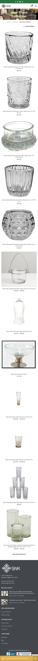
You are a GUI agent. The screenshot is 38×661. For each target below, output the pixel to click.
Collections (15, 22)
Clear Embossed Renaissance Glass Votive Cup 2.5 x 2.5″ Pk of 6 (19, 112)
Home (9, 22)
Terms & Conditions (6, 626)
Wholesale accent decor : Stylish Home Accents (22, 600)
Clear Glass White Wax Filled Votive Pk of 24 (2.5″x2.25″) (19, 502)
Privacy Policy (5, 623)
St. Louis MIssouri (6, 612)
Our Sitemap (4, 643)
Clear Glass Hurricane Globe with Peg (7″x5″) (19, 331)
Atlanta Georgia (5, 615)
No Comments (20, 595)
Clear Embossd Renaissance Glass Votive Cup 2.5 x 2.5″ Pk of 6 (19, 200)
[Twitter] (17, 2)
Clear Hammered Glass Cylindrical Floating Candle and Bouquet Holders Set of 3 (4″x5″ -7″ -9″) (19, 545)
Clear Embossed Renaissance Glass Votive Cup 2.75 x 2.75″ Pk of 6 (19, 67)
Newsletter (4, 637)
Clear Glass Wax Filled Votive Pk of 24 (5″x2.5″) (19, 417)
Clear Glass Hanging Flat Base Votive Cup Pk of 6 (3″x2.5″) (19, 288)
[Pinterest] (22, 2)
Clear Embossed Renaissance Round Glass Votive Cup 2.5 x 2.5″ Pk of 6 (19, 245)
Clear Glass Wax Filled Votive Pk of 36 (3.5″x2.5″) (19, 459)
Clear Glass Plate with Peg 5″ (19, 374)
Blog (2, 640)
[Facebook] (15, 2)
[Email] (20, 2)
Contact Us (4, 629)
